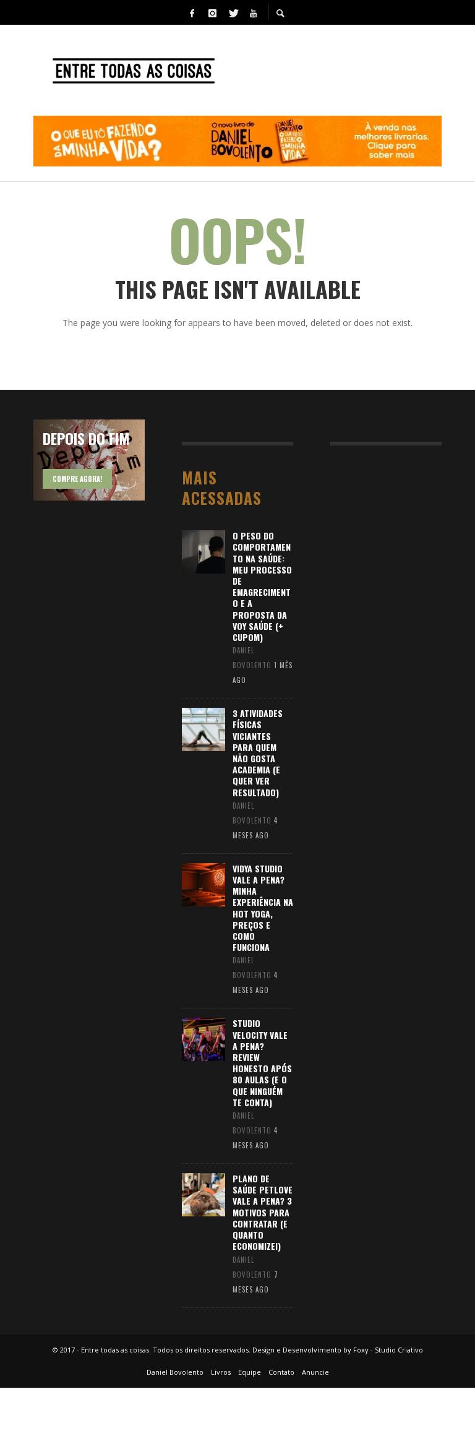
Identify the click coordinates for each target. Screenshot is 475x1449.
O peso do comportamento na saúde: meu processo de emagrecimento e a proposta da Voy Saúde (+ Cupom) (262, 586)
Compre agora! (77, 479)
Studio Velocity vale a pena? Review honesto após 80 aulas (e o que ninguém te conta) (262, 1062)
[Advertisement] (402, 529)
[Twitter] (232, 12)
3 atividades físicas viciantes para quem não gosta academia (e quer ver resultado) (258, 752)
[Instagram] (212, 12)
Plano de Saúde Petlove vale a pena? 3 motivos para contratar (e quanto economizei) (263, 1212)
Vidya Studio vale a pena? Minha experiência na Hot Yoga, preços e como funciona (263, 907)
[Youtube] (253, 12)
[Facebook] (191, 12)
